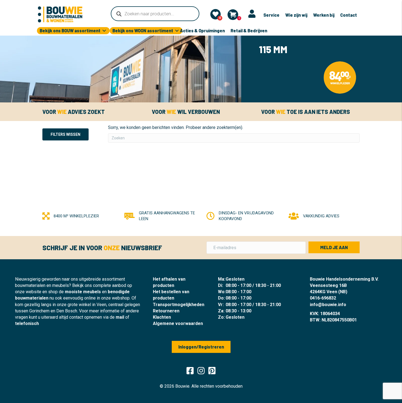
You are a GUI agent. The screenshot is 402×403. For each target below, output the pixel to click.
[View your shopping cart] (233, 14)
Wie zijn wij (296, 15)
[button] (334, 247)
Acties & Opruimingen (202, 30)
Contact (348, 15)
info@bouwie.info (328, 304)
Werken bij (323, 15)
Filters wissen (65, 134)
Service (271, 15)
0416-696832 (323, 298)
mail (120, 317)
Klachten (162, 317)
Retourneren (166, 310)
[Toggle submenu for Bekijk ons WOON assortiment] (177, 31)
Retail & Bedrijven (249, 30)
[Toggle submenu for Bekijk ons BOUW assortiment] (104, 31)
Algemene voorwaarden (178, 323)
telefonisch (27, 323)
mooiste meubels (83, 291)
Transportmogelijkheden (178, 304)
